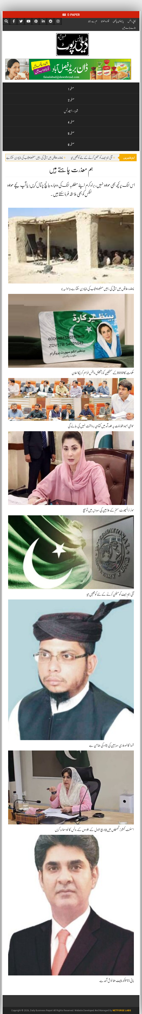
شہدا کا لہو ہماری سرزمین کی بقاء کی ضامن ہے (111, 745)
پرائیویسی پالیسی (118, 21)
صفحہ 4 (71, 122)
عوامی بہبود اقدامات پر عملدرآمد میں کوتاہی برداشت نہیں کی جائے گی (101, 426)
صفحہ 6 (71, 144)
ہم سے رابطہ (92, 21)
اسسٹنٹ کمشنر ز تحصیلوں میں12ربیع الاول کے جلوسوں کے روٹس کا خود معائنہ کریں (94, 829)
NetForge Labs (122, 1010)
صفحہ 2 (71, 99)
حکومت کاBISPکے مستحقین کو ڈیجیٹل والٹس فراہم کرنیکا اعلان (103, 372)
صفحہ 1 (71, 88)
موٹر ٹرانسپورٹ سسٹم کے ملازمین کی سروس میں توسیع (108, 510)
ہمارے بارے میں (129, 27)
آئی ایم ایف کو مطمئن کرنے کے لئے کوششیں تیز (110, 594)
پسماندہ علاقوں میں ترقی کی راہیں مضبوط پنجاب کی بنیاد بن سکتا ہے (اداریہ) (57, 157)
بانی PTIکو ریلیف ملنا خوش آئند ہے (116, 980)
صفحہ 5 (71, 133)
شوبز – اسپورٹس (71, 111)
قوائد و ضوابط (105, 21)
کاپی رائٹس (132, 21)
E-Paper (73, 14)
